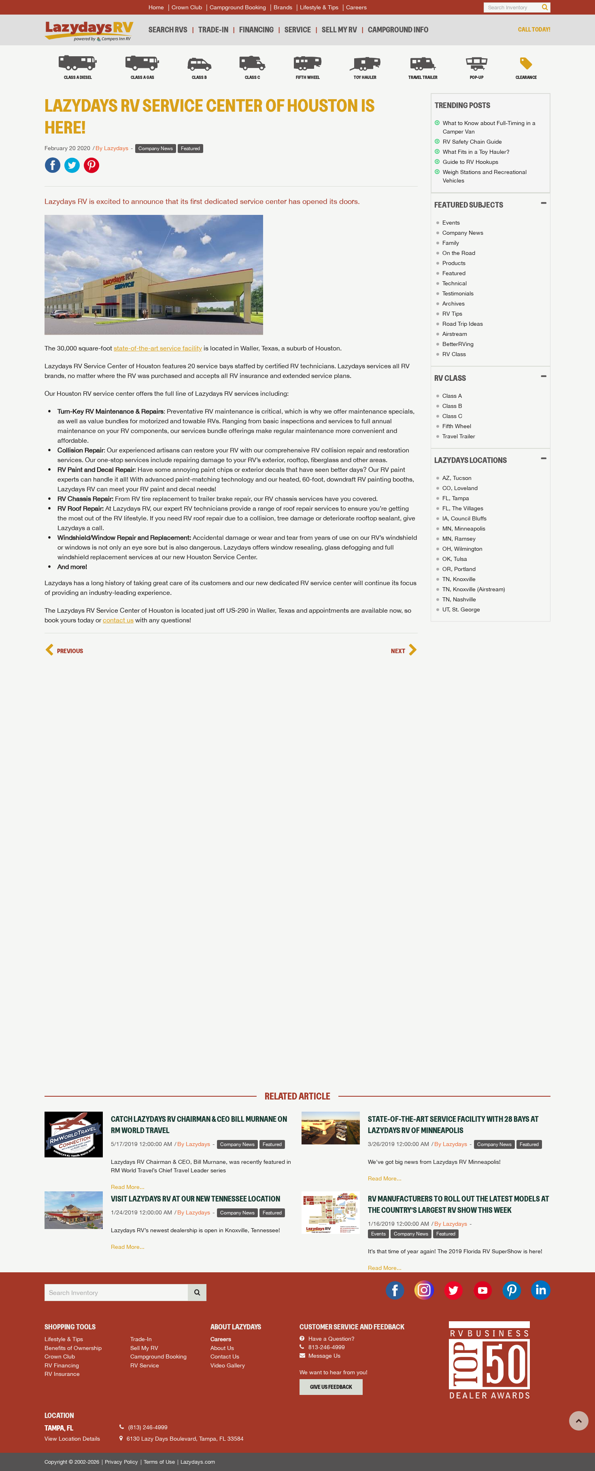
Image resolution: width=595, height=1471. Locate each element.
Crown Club (187, 7)
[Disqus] (231, 760)
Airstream (454, 334)
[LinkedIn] (540, 1290)
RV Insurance (62, 1373)
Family (450, 243)
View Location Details (72, 1438)
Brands (283, 7)
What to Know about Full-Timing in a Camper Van (489, 127)
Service (298, 29)
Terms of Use (159, 1462)
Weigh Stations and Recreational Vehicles (485, 176)
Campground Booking (238, 7)
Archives (453, 303)
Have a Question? (331, 1338)
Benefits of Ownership (73, 1347)
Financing (256, 29)
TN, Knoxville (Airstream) (473, 589)
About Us (222, 1347)
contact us (118, 620)
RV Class (454, 354)
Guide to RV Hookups (470, 162)
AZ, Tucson (457, 478)
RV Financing (62, 1365)
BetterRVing (458, 344)
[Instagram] (424, 1290)
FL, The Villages (462, 508)
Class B (452, 406)
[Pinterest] (511, 1290)
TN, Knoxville (459, 579)
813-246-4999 (326, 1347)
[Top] (579, 1421)
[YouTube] (482, 1290)
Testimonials (458, 293)
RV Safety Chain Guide (472, 141)
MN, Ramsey (459, 538)
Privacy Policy (121, 1462)
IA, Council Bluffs (464, 518)
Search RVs (168, 29)
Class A (452, 396)
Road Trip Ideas (462, 324)
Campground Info (398, 29)
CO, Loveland (460, 488)
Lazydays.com (198, 1462)
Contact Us (224, 1356)
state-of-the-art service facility (158, 348)
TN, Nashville (459, 599)
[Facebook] (395, 1290)
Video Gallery (227, 1365)
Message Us (323, 1355)
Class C (452, 416)
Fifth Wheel (456, 426)
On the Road (458, 253)
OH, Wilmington (462, 549)
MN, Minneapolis (463, 528)
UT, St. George (461, 609)
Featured (453, 273)
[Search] (545, 7)
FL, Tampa (455, 498)
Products (453, 263)
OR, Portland (459, 569)
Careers (356, 7)
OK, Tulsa (454, 559)
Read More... (127, 1187)
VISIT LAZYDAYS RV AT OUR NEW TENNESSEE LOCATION (195, 1199)
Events (451, 222)
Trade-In (213, 29)
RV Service (144, 1365)
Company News (462, 232)
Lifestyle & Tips (319, 7)
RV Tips (452, 313)
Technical (454, 283)
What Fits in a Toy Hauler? (476, 152)
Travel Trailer (458, 436)
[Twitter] (453, 1290)
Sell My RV (339, 29)
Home (156, 7)
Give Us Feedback (331, 1386)
